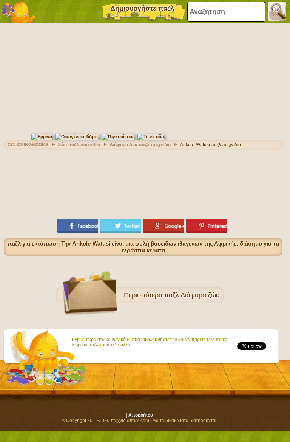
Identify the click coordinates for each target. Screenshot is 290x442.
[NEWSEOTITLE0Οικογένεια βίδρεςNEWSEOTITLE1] (77, 136)
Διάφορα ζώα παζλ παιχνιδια (140, 144)
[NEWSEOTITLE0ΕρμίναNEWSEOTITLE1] (41, 136)
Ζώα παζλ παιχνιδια (79, 144)
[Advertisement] (143, 77)
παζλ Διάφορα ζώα (192, 295)
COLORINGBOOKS (28, 144)
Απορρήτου (140, 415)
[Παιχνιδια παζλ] (19, 11)
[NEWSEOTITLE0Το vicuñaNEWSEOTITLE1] (150, 136)
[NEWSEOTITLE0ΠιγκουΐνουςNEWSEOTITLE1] (118, 136)
